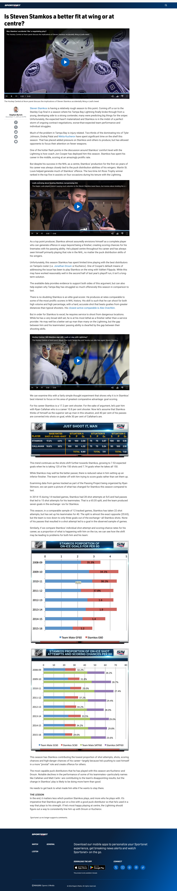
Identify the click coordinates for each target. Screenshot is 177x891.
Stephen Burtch (15, 114)
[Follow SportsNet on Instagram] (136, 867)
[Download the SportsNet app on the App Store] (81, 867)
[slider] (66, 93)
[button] (166, 5)
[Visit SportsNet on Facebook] (129, 867)
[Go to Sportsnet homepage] (12, 6)
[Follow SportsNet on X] (116, 867)
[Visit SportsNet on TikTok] (143, 867)
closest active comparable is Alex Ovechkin (92, 307)
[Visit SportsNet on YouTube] (122, 867)
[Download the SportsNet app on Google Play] (97, 867)
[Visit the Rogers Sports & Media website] (43, 885)
